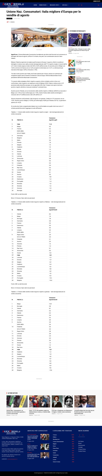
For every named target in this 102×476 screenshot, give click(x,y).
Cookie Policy (82, 451)
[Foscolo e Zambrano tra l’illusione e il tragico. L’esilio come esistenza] (62, 401)
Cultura (53, 408)
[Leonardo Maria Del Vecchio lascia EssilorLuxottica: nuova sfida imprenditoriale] (85, 401)
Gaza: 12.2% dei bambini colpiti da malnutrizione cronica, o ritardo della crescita (39, 412)
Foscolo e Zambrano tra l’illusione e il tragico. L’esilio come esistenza (62, 411)
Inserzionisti (81, 445)
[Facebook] (79, 5)
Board (79, 443)
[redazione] (7, 22)
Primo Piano (76, 408)
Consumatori (78, 68)
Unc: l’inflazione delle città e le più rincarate (83, 70)
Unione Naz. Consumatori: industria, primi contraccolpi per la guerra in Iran (83, 79)
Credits (66, 472)
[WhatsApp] (87, 21)
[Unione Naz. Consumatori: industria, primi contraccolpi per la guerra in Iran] (71, 79)
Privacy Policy (82, 449)
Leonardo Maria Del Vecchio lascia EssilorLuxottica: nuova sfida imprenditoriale (84, 412)
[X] (82, 5)
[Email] (90, 21)
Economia (9, 18)
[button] (98, 5)
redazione (12, 21)
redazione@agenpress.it (12, 459)
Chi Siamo (81, 441)
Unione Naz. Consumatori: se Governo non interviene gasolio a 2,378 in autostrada (15, 412)
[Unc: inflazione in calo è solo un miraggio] (71, 63)
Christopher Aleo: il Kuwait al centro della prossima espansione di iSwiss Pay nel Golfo (79, 50)
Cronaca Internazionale (33, 408)
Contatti (80, 447)
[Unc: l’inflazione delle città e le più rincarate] (71, 71)
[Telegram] (94, 21)
